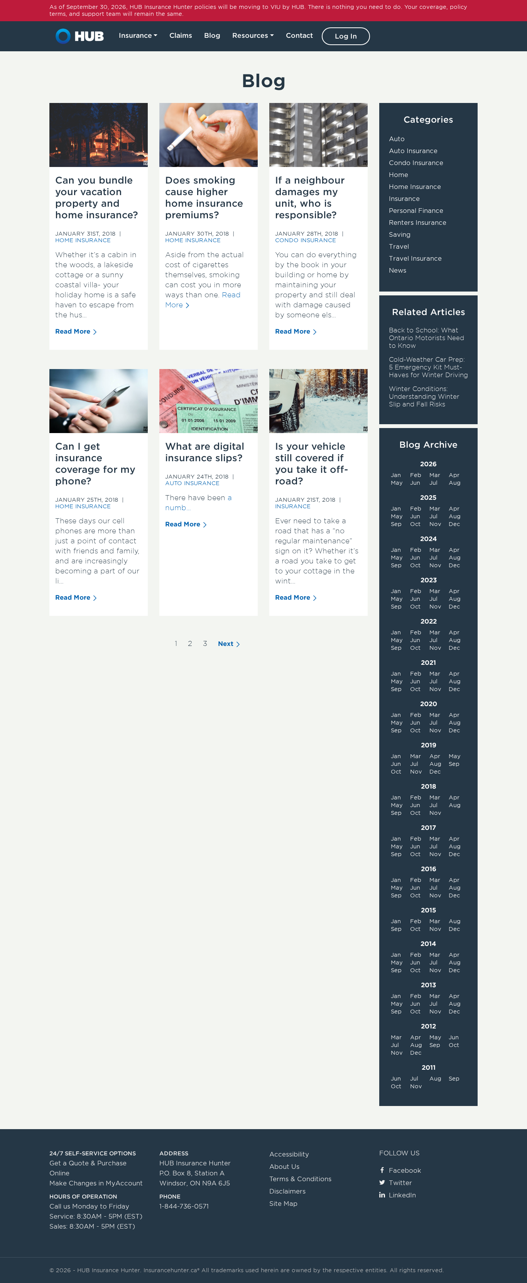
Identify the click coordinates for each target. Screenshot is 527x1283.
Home (398, 175)
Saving (399, 234)
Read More (72, 331)
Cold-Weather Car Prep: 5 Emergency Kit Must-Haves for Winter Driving (428, 367)
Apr (454, 475)
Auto (397, 139)
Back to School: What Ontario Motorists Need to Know (426, 338)
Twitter (400, 1183)
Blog (212, 35)
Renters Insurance (417, 222)
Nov (435, 524)
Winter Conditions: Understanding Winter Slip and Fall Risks (424, 396)
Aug (455, 483)
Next (225, 643)
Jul (433, 483)
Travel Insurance (415, 258)
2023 (429, 580)
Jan (396, 475)
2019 (428, 745)
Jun (415, 483)
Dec (454, 524)
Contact (299, 35)
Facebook (405, 1170)
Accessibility (289, 1154)
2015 (428, 910)
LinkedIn (402, 1195)
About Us (284, 1166)
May (397, 483)
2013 (428, 985)
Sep (396, 524)
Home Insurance (83, 240)
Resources (250, 35)
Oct (415, 524)
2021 (428, 662)
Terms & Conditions (300, 1179)
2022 (429, 621)
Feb (415, 475)
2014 (428, 943)
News (397, 270)
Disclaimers (287, 1191)
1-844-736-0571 (184, 1206)
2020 (428, 704)
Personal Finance (416, 210)
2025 (428, 497)
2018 (428, 786)
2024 (428, 539)
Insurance (135, 35)
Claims (180, 35)
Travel (399, 246)
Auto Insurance (192, 483)
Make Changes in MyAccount (96, 1183)
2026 (428, 464)
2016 (428, 869)
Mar (434, 475)
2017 (428, 827)
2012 (428, 1026)
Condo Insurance (305, 240)
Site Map (283, 1203)
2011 (429, 1067)
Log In (346, 36)
